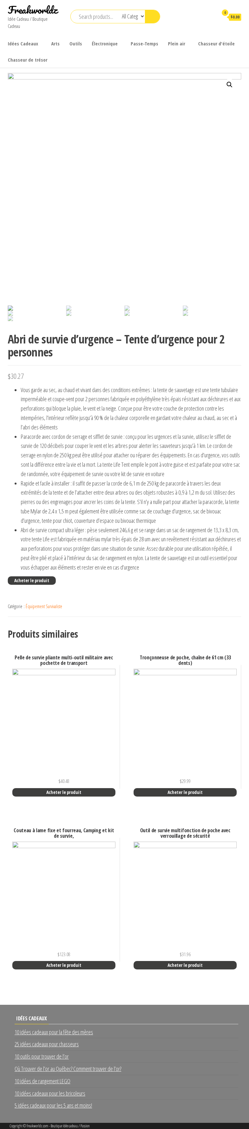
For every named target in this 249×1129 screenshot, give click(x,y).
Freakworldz (32, 10)
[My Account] (210, 17)
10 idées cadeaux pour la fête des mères (54, 1032)
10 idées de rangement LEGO (42, 1081)
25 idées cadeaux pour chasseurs (47, 1044)
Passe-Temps (144, 43)
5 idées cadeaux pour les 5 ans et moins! (53, 1105)
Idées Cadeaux (23, 43)
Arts (55, 43)
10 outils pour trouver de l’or (42, 1056)
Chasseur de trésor (27, 59)
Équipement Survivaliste (44, 606)
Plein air (176, 43)
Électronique (105, 43)
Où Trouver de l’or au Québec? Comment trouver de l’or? (68, 1069)
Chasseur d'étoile (216, 43)
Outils (75, 43)
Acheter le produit (31, 580)
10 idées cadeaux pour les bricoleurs (50, 1093)
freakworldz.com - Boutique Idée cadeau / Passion (58, 1126)
